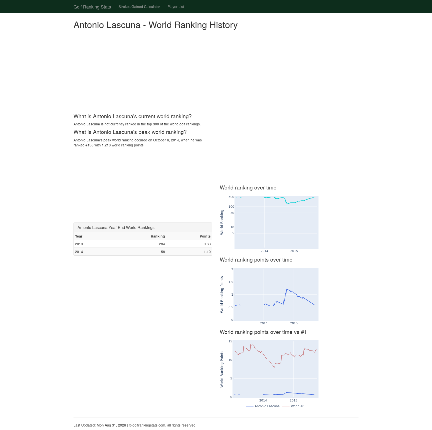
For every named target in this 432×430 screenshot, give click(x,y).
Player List (176, 6)
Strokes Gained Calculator (139, 6)
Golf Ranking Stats (92, 6)
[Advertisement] (216, 74)
